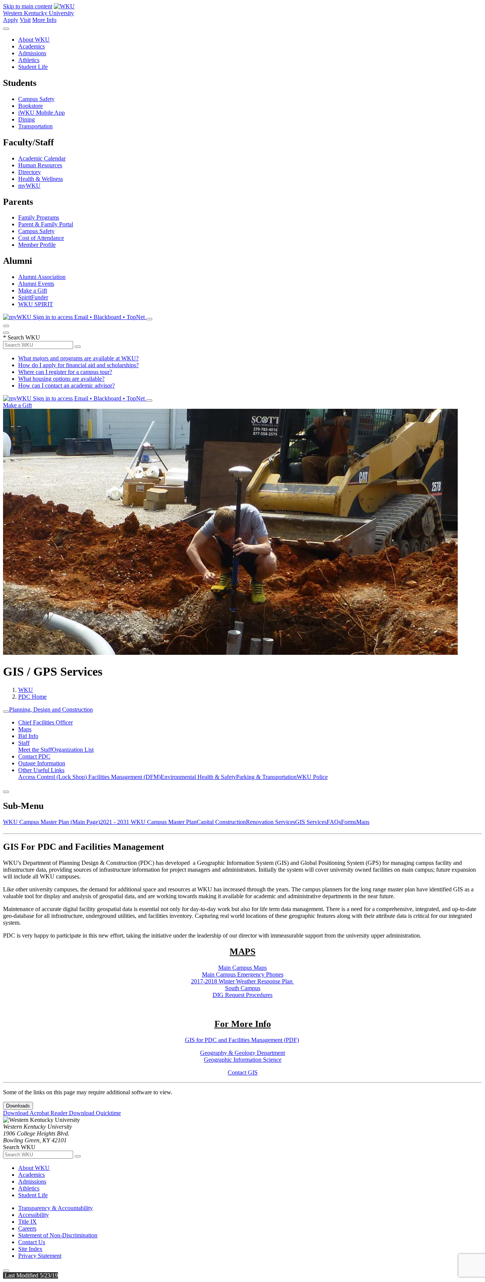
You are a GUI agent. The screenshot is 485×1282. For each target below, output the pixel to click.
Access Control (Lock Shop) (53, 777)
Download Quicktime (95, 1113)
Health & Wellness (40, 179)
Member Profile (37, 244)
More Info (44, 20)
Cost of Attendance (41, 238)
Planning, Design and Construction (51, 709)
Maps (24, 729)
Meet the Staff (35, 749)
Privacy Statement (39, 1255)
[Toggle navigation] (6, 711)
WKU (25, 690)
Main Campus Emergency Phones (242, 974)
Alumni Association (42, 277)
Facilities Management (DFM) (124, 777)
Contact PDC (34, 756)
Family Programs (38, 217)
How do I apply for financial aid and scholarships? (78, 365)
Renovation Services (270, 822)
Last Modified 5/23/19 (30, 1275)
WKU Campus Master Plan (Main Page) (51, 822)
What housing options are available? (61, 378)
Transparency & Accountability (55, 1208)
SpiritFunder (33, 297)
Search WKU (21, 337)
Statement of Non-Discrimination (57, 1235)
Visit (25, 20)
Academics (31, 46)
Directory (29, 172)
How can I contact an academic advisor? (66, 385)
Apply (10, 20)
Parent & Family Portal (45, 224)
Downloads (18, 1106)
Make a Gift (32, 290)
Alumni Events (36, 283)
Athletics (28, 60)
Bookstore (30, 106)
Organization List (73, 749)
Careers (27, 1228)
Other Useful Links (41, 770)
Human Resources (40, 165)
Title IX (27, 1221)
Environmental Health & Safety (198, 777)
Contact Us (31, 1242)
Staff (24, 743)
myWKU (29, 185)
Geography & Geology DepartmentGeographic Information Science (242, 1056)
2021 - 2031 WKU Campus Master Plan (148, 822)
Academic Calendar (42, 158)
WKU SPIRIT (35, 304)
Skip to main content (27, 6)
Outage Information (41, 763)
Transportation (35, 126)
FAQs (334, 822)
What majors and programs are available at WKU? (78, 358)
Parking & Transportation (266, 777)
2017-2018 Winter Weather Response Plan (242, 981)
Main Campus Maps (242, 967)
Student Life (33, 67)
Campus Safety (36, 99)
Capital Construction (221, 822)
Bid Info (28, 736)
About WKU (34, 39)
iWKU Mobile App (41, 112)
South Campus (242, 988)
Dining (26, 119)
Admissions (32, 53)
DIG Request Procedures (242, 995)
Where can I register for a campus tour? (65, 372)
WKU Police (312, 777)
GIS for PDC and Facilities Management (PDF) (242, 1040)
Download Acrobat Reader (36, 1113)
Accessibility (33, 1215)
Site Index (30, 1249)
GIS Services (311, 822)
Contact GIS (243, 1072)
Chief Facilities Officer (45, 722)
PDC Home (32, 696)
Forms (348, 822)
